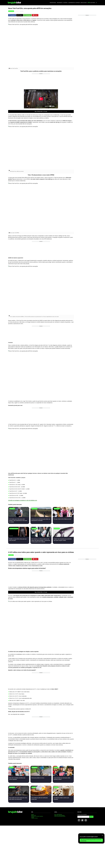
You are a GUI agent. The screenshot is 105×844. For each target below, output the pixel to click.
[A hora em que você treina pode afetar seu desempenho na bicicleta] (40, 516)
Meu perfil (92, 2)
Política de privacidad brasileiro (59, 816)
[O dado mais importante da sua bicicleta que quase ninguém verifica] (63, 536)
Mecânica (65, 2)
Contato (32, 817)
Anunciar (40, 73)
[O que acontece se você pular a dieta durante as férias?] (63, 775)
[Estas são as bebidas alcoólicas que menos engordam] (18, 775)
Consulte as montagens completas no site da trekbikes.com (22, 500)
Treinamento (60, 2)
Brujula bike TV (84, 2)
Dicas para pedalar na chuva (37, 777)
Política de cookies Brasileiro (59, 815)
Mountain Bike (11, 11)
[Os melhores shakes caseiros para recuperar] (63, 795)
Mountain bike (53, 2)
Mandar (91, 816)
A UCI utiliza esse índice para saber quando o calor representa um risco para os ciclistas (18, 520)
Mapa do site (33, 815)
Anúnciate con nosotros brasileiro (37, 816)
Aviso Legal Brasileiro (58, 814)
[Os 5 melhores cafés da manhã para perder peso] (40, 795)
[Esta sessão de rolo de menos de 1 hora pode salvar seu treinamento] (18, 795)
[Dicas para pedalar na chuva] (40, 775)
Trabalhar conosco (34, 818)
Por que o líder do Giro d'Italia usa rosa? (62, 519)
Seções (32, 814)
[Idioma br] (89, 2)
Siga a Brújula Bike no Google (41, 111)
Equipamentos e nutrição (74, 2)
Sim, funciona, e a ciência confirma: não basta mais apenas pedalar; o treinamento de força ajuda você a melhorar (40, 540)
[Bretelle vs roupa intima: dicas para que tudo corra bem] (18, 536)
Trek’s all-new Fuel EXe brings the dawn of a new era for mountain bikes (91, 840)
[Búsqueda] (96, 2)
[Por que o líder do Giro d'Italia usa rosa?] (63, 516)
